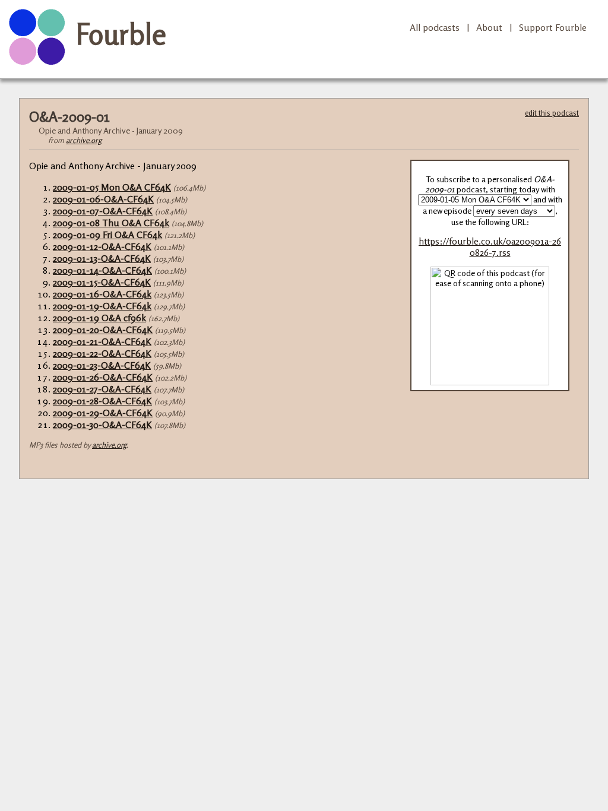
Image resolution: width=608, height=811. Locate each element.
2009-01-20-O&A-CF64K (103, 329)
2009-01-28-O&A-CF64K (102, 401)
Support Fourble (553, 27)
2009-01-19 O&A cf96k (99, 318)
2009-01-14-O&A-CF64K (102, 270)
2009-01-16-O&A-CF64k (102, 294)
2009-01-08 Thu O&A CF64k (111, 223)
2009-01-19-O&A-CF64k (102, 306)
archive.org (84, 140)
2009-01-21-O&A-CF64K (102, 341)
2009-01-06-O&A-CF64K (103, 199)
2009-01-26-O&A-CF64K (103, 377)
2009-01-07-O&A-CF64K (103, 211)
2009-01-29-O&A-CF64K (103, 413)
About (489, 27)
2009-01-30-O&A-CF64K (102, 424)
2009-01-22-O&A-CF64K (102, 353)
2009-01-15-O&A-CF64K (102, 282)
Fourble (121, 34)
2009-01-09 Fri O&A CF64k (107, 234)
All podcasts (435, 27)
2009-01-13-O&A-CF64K (102, 258)
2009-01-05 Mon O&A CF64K (112, 187)
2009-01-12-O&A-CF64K (102, 246)
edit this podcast (552, 113)
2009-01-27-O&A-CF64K (102, 389)
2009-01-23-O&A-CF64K (102, 365)
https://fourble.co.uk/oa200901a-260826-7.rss (490, 247)
